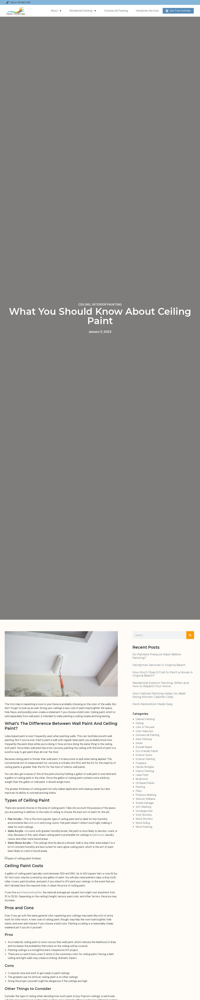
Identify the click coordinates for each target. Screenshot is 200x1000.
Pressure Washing (146, 794)
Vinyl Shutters (144, 814)
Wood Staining (144, 826)
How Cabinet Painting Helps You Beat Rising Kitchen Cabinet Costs (159, 695)
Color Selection (144, 731)
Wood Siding (143, 822)
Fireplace (141, 763)
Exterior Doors (144, 755)
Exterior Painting (145, 759)
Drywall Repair (144, 747)
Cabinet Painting (145, 719)
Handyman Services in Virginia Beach (158, 665)
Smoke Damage (145, 802)
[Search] (190, 635)
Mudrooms (142, 779)
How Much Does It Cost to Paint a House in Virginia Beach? (162, 674)
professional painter (30, 892)
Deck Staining (144, 739)
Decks (139, 743)
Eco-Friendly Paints (147, 751)
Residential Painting (81, 10)
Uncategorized (144, 810)
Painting (140, 786)
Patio (139, 790)
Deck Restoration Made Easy (152, 704)
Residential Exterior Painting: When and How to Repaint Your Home (160, 684)
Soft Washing (143, 806)
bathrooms (98, 834)
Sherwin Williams (145, 798)
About (54, 10)
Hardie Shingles (145, 767)
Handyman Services (147, 10)
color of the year (145, 727)
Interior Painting (107, 304)
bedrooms (34, 822)
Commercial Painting (116, 10)
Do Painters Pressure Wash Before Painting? (156, 656)
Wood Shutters (144, 818)
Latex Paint (142, 774)
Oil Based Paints (145, 783)
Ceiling (84, 304)
